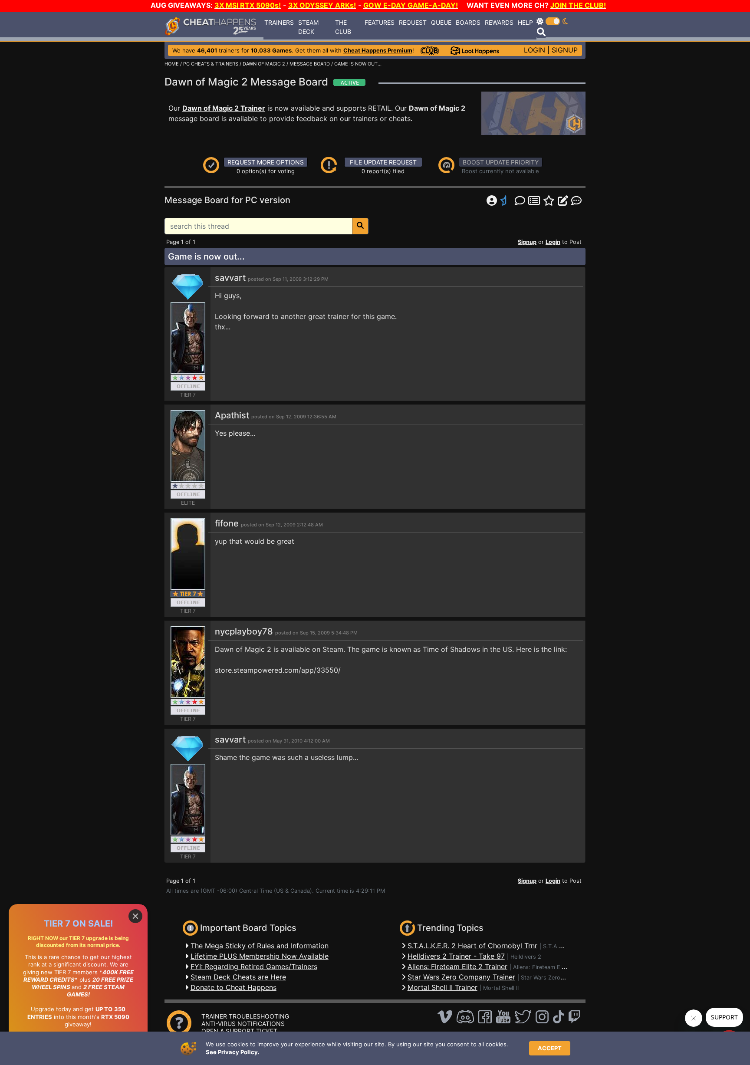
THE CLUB (343, 27)
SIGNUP (565, 50)
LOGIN (534, 50)
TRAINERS (279, 22)
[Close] (135, 916)
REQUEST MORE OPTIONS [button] (265, 162)
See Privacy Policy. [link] (233, 1052)
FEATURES (380, 22)
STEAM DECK (308, 27)
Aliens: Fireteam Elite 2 (543, 967)
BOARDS (468, 22)
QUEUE (441, 22)
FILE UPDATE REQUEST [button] (383, 162)
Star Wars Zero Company (554, 977)
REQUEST (413, 22)
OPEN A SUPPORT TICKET (239, 1031)
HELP (525, 22)
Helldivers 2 (525, 956)
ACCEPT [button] (550, 1048)
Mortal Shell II (501, 988)
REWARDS (499, 22)
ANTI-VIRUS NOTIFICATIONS (243, 1023)
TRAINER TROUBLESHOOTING (245, 1016)
